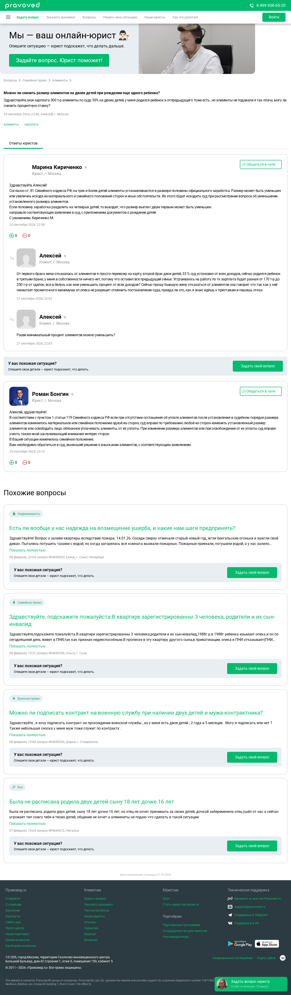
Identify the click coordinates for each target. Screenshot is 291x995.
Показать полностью (27, 550)
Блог (166, 898)
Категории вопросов (20, 946)
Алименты (60, 80)
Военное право (29, 698)
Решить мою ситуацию (120, 17)
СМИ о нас (13, 922)
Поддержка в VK (246, 923)
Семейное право (35, 80)
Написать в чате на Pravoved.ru (257, 898)
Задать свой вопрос (258, 366)
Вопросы (89, 17)
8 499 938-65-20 (271, 5)
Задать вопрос (27, 17)
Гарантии (91, 928)
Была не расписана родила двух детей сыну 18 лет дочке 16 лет (91, 802)
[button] (251, 984)
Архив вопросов (17, 940)
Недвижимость (29, 514)
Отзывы (90, 922)
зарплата (31, 124)
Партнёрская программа (181, 925)
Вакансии (12, 910)
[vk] (283, 958)
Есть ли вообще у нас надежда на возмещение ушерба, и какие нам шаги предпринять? (122, 528)
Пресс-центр (14, 928)
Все (20, 787)
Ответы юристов (23, 143)
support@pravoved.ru (249, 907)
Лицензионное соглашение (233, 958)
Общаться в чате (260, 164)
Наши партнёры (17, 934)
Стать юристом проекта (181, 904)
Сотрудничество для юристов (185, 931)
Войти (274, 17)
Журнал (90, 934)
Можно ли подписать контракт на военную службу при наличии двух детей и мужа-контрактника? (136, 713)
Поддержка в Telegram (251, 915)
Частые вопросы (96, 910)
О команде (13, 904)
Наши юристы (154, 17)
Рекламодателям (175, 937)
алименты (11, 124)
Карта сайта (266, 958)
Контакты (12, 916)
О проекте (12, 898)
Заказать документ (60, 17)
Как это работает (185, 17)
